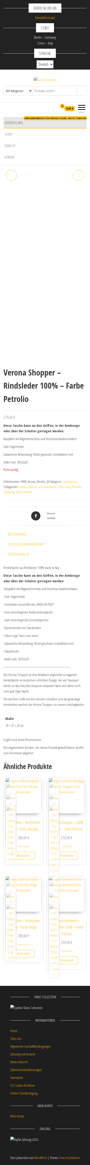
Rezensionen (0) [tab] (18, 554)
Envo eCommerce (69, 1157)
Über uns (15, 1038)
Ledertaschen (47, 121)
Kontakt (10, 157)
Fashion (32, 487)
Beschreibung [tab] (17, 534)
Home (13, 1030)
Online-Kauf (64, 487)
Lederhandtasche (47, 487)
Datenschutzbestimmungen (26, 1069)
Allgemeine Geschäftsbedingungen (30, 1046)
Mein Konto (17, 1116)
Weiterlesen (23, 855)
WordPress (41, 1157)
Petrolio (76, 487)
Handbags (67, 846)
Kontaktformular (45, 17)
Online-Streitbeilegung (23, 1093)
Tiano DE (10, 145)
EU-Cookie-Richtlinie (22, 1085)
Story (8, 134)
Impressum (16, 1077)
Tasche (19, 492)
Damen (23, 487)
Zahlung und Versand (22, 1054)
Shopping (8, 492)
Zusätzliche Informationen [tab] (26, 544)
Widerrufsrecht (19, 1062)
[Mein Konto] (54, 108)
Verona (28, 492)
